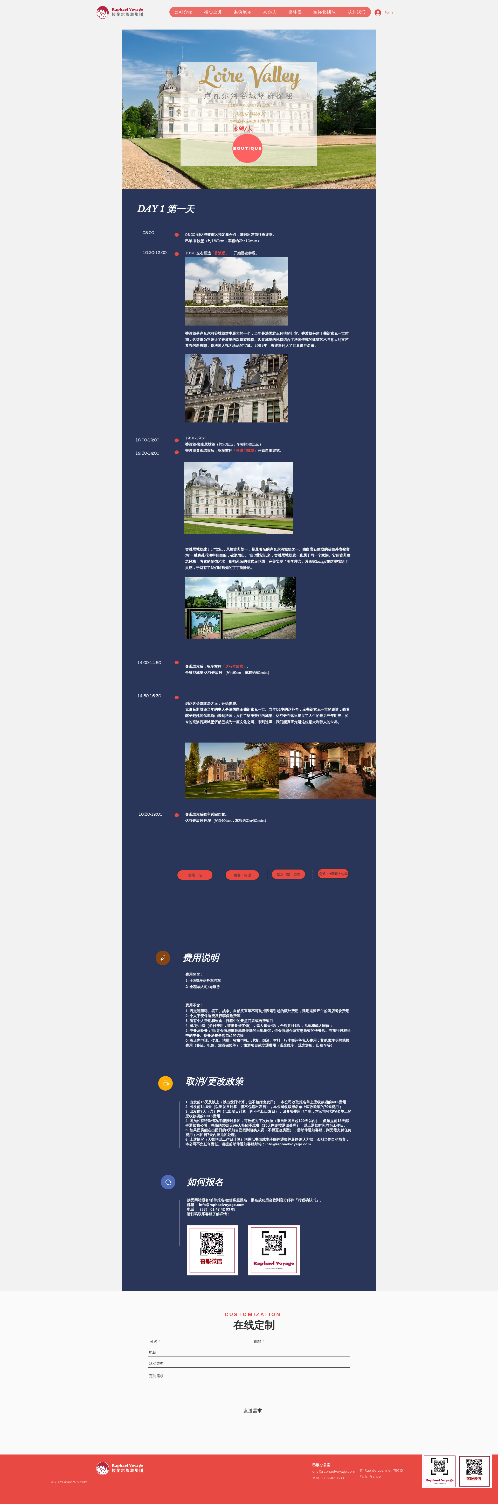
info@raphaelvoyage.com (288, 1144)
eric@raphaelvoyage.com (333, 1471)
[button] (243, 12)
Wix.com (80, 1482)
